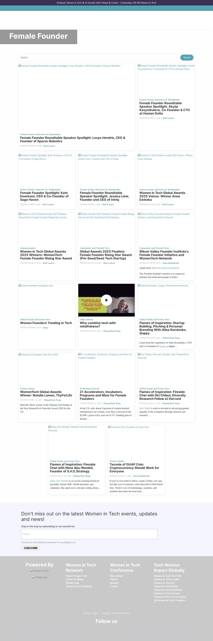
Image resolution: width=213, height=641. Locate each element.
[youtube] (125, 628)
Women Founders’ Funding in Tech (46, 323)
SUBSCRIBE (31, 548)
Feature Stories (27, 134)
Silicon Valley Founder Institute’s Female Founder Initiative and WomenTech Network (164, 255)
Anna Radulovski (170, 263)
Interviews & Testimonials (48, 134)
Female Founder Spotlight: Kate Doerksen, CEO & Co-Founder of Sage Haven (44, 196)
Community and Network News (95, 248)
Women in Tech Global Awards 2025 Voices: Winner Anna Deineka (162, 196)
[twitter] (115, 628)
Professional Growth (89, 389)
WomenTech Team (112, 331)
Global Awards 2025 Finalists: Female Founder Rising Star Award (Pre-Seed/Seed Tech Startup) (106, 255)
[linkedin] (96, 628)
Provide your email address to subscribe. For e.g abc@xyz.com (48, 542)
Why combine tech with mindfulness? (98, 324)
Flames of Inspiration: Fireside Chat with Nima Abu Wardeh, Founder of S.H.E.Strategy (72, 468)
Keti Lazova (49, 146)
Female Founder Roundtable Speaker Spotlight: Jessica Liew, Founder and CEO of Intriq (104, 196)
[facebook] (86, 628)
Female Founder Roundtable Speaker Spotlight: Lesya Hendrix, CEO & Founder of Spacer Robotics (72, 139)
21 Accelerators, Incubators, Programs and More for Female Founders (103, 395)
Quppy (162, 346)
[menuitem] (76, 576)
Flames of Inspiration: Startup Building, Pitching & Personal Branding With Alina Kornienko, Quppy (162, 328)
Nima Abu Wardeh (59, 481)
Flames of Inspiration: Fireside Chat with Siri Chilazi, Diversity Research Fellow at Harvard (162, 395)
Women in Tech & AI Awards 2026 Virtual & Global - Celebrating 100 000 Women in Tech (111, 2)
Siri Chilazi (144, 408)
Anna (45, 328)
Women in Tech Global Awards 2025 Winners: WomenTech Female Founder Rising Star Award (46, 255)
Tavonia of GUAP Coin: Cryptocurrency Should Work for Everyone (134, 468)
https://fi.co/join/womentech (165, 268)
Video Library (86, 319)
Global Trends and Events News (35, 319)
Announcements (27, 248)
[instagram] (106, 628)
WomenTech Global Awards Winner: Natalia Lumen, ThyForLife (46, 393)
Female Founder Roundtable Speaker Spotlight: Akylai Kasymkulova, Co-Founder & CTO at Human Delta (164, 108)
